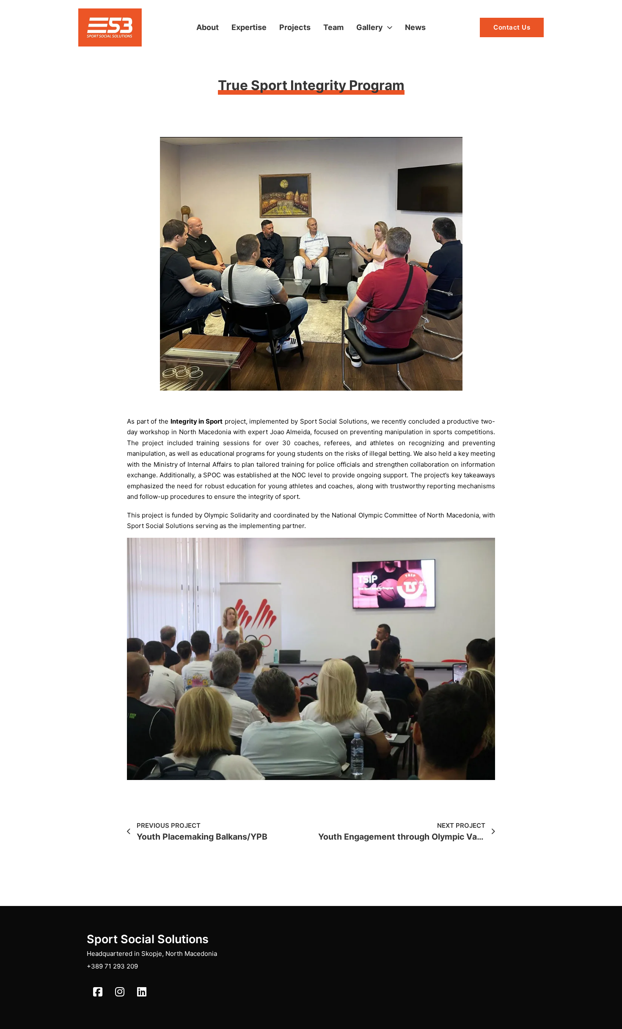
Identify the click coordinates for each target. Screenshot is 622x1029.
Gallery (369, 27)
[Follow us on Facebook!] (98, 992)
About (207, 27)
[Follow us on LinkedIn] (142, 992)
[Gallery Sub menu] (389, 27)
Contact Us (511, 27)
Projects (295, 27)
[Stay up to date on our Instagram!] (120, 992)
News (415, 27)
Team (333, 27)
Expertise (249, 27)
